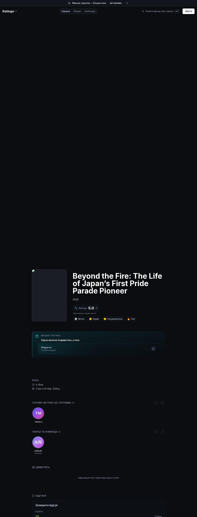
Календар (90, 11)
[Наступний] (162, 402)
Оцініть (39, 511)
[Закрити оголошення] (127, 3)
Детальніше (116, 3)
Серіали (65, 11)
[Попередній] (156, 402)
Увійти (188, 11)
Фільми (77, 11)
